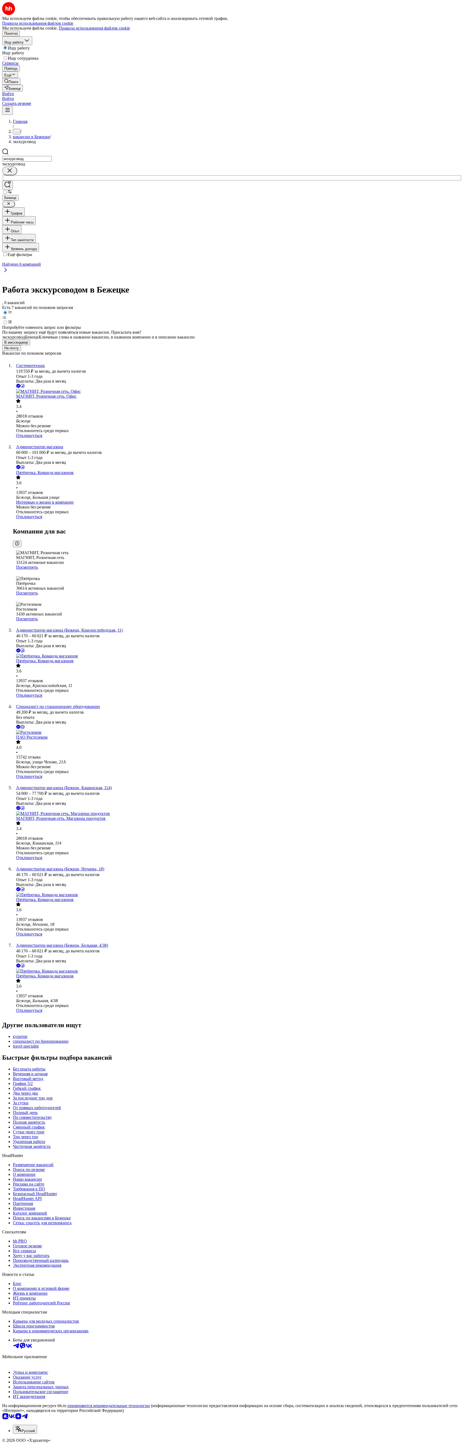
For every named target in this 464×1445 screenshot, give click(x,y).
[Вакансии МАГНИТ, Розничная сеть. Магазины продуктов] (237, 813)
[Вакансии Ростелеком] (237, 732)
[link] (11, 81)
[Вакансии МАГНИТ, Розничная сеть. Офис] (237, 391)
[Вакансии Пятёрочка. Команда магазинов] (237, 656)
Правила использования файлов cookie (94, 28)
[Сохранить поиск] (7, 185)
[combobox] (27, 159)
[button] (8, 93)
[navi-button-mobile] (7, 110)
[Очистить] (9, 170)
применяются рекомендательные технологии (108, 1405)
